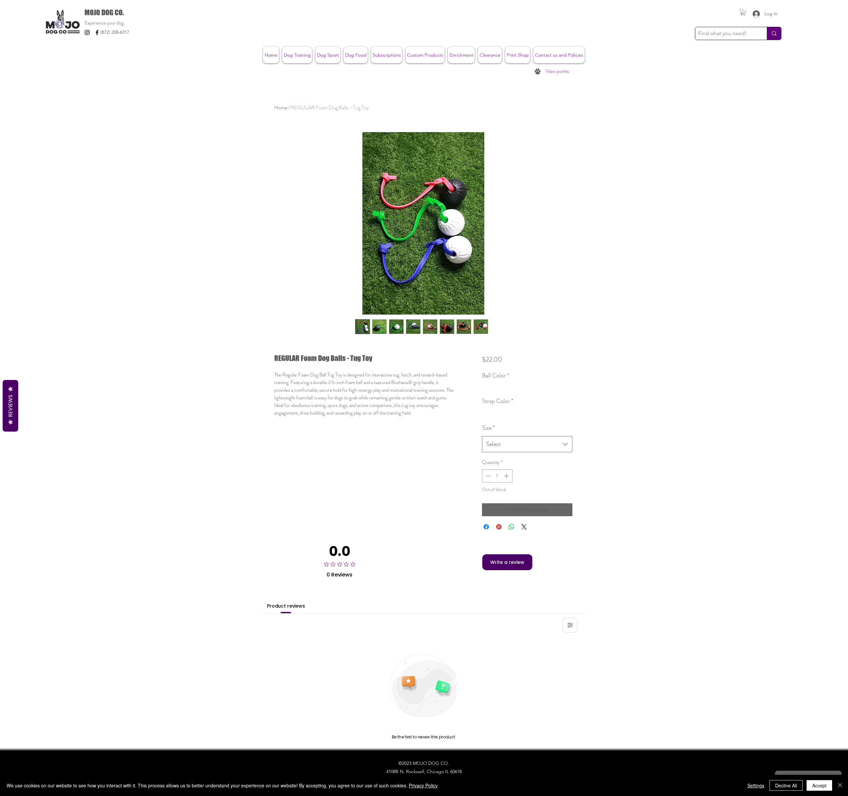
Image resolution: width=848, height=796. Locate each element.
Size (488, 427)
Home (280, 107)
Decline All (786, 785)
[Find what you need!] (774, 33)
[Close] (840, 785)
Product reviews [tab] (286, 606)
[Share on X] (524, 527)
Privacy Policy (423, 785)
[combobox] (527, 444)
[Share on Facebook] (486, 527)
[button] (743, 12)
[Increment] (507, 476)
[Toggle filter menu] (570, 625)
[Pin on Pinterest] (499, 527)
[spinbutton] (497, 476)
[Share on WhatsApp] (511, 527)
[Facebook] (97, 32)
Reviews (10, 406)
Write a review (507, 562)
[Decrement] (487, 476)
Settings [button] (755, 785)
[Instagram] (87, 32)
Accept (819, 785)
